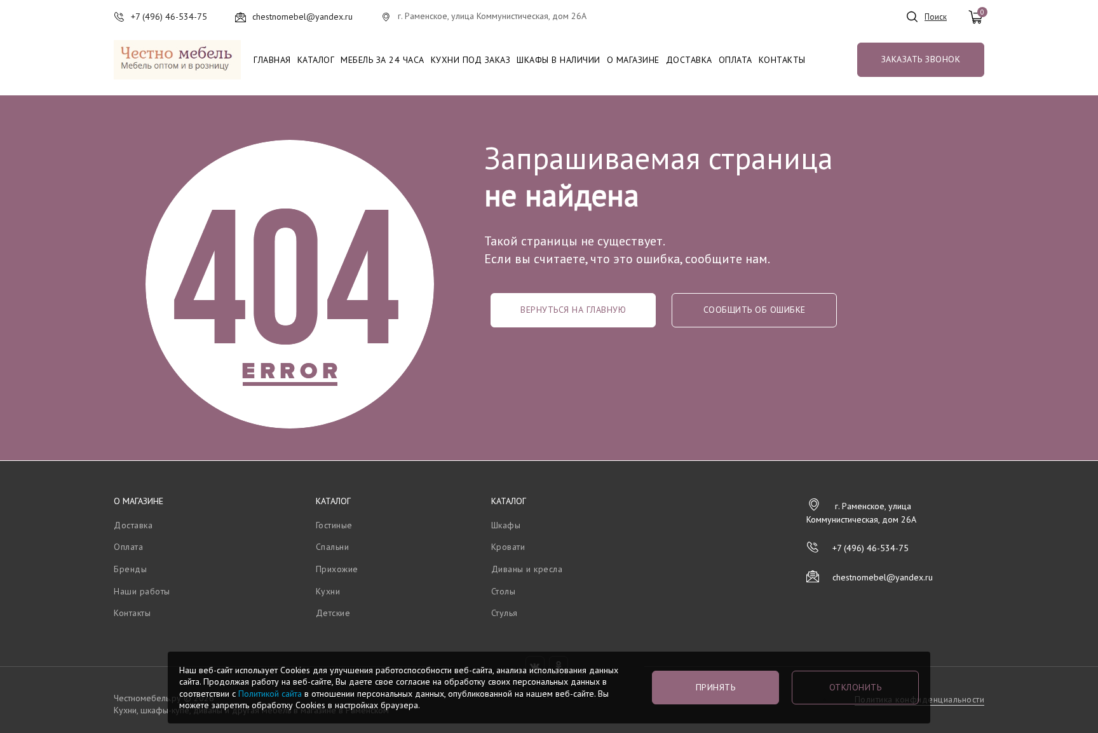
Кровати (508, 546)
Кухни (328, 591)
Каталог (316, 59)
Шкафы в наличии (558, 59)
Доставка (689, 59)
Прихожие (337, 569)
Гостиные (334, 525)
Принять (716, 687)
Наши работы (142, 591)
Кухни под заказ (471, 59)
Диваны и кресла (527, 569)
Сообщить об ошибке (754, 309)
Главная (272, 59)
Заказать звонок (921, 59)
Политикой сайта (270, 693)
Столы (503, 591)
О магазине (633, 59)
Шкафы (506, 525)
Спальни (332, 546)
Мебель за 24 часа (382, 59)
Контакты (782, 59)
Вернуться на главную (573, 309)
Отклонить (855, 687)
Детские (333, 613)
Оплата (735, 59)
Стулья (504, 613)
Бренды (130, 569)
